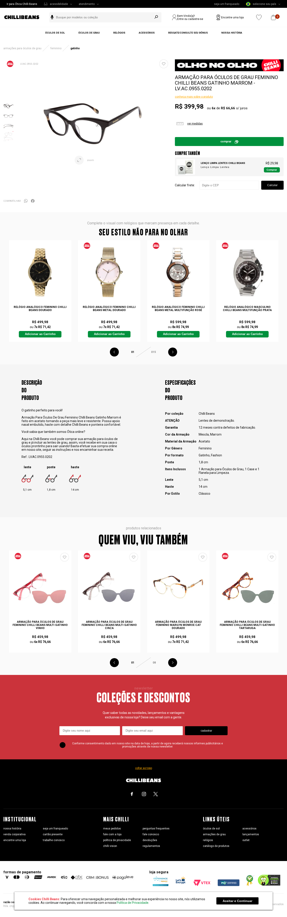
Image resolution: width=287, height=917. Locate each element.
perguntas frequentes (156, 828)
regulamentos (151, 846)
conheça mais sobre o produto (194, 96)
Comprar (272, 169)
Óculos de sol (55, 32)
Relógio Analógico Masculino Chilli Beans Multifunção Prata (247, 308)
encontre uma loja (14, 840)
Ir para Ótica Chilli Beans (22, 4)
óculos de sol (211, 828)
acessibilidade (59, 4)
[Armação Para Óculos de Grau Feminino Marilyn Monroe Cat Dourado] (178, 587)
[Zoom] (8, 110)
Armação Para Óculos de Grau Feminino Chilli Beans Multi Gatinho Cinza (109, 625)
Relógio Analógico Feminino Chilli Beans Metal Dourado (109, 308)
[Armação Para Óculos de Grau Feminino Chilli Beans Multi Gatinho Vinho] (40, 587)
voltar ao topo (143, 768)
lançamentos (250, 834)
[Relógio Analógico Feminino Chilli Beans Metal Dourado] (109, 272)
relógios (208, 840)
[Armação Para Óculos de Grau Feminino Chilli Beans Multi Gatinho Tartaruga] (247, 587)
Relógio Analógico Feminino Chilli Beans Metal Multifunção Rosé (178, 308)
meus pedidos (112, 828)
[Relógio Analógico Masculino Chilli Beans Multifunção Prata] (247, 272)
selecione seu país (264, 4)
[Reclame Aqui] (248, 885)
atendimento (87, 4)
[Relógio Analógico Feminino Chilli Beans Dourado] (40, 272)
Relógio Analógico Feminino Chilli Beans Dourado (40, 308)
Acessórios (147, 32)
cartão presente (53, 834)
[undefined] (92, 121)
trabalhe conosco (54, 840)
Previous (114, 352)
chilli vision (110, 846)
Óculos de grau (89, 32)
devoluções (150, 840)
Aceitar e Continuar (237, 901)
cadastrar (206, 730)
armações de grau (214, 834)
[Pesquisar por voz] (52, 17)
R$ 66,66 (228, 108)
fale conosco (151, 834)
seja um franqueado (226, 4)
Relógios (119, 32)
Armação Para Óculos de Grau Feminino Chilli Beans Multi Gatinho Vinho (40, 625)
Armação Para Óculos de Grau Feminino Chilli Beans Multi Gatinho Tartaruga (247, 625)
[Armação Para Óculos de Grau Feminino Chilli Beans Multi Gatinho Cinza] (109, 587)
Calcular (272, 185)
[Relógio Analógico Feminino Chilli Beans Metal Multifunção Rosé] (178, 272)
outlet (246, 840)
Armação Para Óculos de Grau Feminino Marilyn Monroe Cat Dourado (178, 625)
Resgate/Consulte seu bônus (188, 32)
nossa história (12, 828)
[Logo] (25, 17)
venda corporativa (14, 834)
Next (172, 352)
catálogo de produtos (216, 846)
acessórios (249, 828)
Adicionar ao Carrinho (40, 334)
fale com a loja (112, 834)
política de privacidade (117, 840)
